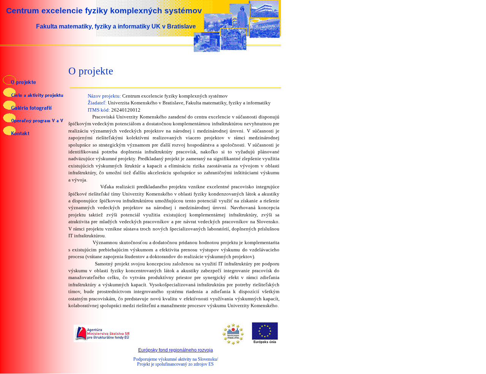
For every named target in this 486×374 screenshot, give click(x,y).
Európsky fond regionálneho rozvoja (175, 350)
